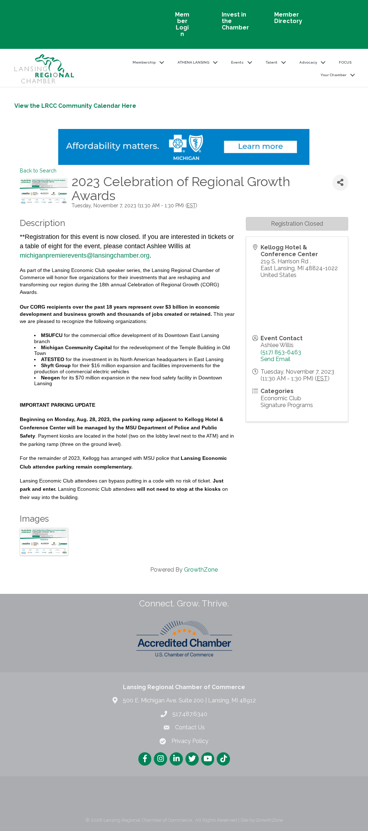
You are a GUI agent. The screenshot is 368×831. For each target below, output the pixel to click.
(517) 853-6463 (281, 352)
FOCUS (345, 62)
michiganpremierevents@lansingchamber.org (85, 255)
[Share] (340, 183)
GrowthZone (201, 569)
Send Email (275, 359)
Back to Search (38, 170)
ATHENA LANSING (193, 62)
